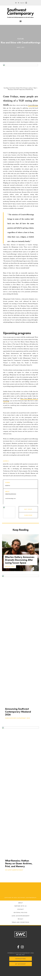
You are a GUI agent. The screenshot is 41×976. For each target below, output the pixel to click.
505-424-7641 (20, 954)
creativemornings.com (10, 498)
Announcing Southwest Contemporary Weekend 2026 (18, 711)
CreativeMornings (33, 105)
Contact (20, 909)
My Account (20, 964)
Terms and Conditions (20, 922)
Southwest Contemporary (20, 13)
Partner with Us (21, 906)
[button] (26, 3)
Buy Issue (28, 509)
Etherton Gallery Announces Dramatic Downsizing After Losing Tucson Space (19, 559)
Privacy (20, 919)
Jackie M (6, 461)
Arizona (7, 566)
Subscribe (28, 515)
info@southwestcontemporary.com (20, 953)
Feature (20, 39)
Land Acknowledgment (20, 916)
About (20, 903)
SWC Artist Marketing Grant (14, 870)
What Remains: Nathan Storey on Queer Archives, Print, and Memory (19, 863)
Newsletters (20, 959)
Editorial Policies (20, 912)
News (13, 566)
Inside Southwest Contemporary (15, 718)
